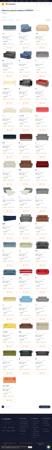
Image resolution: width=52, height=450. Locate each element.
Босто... (22, 35)
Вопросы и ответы (36, 433)
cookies (8, 446)
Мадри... (6, 35)
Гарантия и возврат (36, 435)
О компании (35, 429)
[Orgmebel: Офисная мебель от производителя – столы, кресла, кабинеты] (10, 4)
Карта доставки (46, 431)
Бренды (45, 429)
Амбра (39, 333)
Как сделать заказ (36, 431)
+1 (9, 88)
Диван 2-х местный (22, 37)
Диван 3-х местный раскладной (25, 201)
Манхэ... (22, 171)
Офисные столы (22, 429)
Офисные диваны (23, 431)
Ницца (6, 252)
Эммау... (6, 333)
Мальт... (39, 144)
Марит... (39, 198)
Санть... (22, 279)
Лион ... (39, 117)
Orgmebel (6, 419)
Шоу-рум (34, 437)
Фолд (38, 279)
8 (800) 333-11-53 (41, 444)
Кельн (6, 117)
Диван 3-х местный (6, 37)
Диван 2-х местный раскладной (9, 201)
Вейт (38, 62)
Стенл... (6, 387)
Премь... (39, 252)
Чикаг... (22, 306)
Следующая (8, 406)
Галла (22, 90)
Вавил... (22, 62)
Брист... (22, 360)
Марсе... (22, 225)
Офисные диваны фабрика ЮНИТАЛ (25, 8)
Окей (30, 447)
